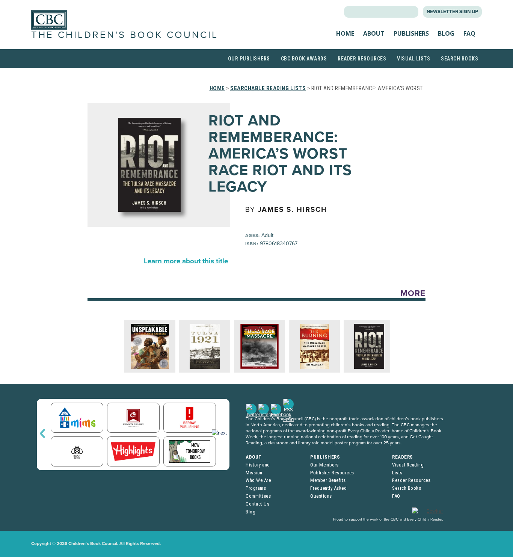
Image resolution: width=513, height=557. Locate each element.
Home (345, 33)
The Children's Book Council (124, 35)
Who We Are (258, 480)
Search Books (459, 59)
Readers (402, 457)
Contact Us (257, 504)
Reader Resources (362, 59)
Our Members (324, 465)
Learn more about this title (186, 261)
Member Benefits (328, 480)
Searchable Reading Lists (268, 88)
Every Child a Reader (368, 430)
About (374, 33)
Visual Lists (413, 59)
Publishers (411, 33)
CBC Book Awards (304, 59)
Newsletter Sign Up (452, 12)
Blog (446, 33)
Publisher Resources (332, 472)
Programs (256, 488)
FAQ (469, 33)
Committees (258, 496)
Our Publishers (249, 59)
